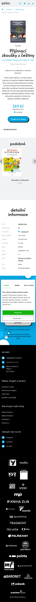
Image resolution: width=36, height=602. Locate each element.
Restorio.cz (5, 423)
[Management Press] (18, 494)
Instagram (9, 437)
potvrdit (18, 322)
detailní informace (10, 129)
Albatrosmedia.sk (7, 416)
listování (18, 46)
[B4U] (18, 516)
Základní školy (19, 9)
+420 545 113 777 (12, 362)
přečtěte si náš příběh (9, 397)
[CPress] (10, 509)
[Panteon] (25, 546)
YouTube (9, 446)
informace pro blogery (9, 390)
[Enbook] (18, 584)
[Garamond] (25, 566)
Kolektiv (19, 183)
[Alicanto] (12, 529)
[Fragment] (18, 523)
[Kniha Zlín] (18, 501)
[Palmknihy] (18, 535)
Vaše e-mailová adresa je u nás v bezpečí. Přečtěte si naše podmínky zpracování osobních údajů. (18, 336)
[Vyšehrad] (11, 546)
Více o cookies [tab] (29, 285)
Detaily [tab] (17, 285)
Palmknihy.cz (6, 419)
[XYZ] (12, 475)
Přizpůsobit (17, 318)
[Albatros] (12, 463)
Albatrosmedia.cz (7, 412)
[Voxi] (23, 486)
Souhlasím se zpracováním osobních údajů (18, 331)
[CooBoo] (12, 486)
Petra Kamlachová (18, 64)
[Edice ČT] (25, 529)
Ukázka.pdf (24, 232)
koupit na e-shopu (18, 119)
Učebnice (9, 9)
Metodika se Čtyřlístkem (20, 180)
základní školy (22, 224)
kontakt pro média (8, 387)
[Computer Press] (24, 475)
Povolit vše (18, 312)
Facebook (9, 442)
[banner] (6, 3)
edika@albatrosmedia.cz (14, 358)
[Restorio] (28, 576)
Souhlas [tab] (6, 285)
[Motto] (24, 463)
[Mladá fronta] (9, 566)
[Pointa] (18, 556)
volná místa (5, 394)
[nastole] (24, 509)
